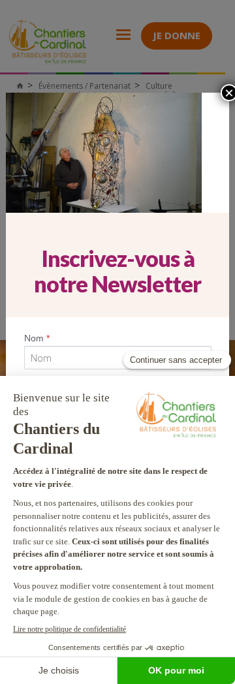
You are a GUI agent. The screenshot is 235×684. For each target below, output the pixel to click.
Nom (37, 338)
